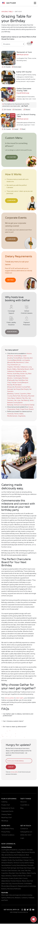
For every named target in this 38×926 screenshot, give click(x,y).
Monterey (24, 396)
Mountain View (13, 873)
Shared (31, 409)
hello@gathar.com (26, 832)
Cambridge (17, 378)
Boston (10, 378)
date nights (20, 698)
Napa (13, 398)
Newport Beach (7, 863)
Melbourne (10, 898)
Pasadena (18, 371)
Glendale (17, 367)
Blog (21, 808)
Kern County (23, 878)
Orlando (26, 358)
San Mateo (24, 400)
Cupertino (23, 394)
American (10, 414)
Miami (20, 358)
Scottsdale (17, 356)
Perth (6, 900)
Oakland (18, 398)
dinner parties (9, 698)
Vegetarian (21, 416)
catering (9, 844)
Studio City (23, 374)
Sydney (3, 898)
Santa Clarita (29, 405)
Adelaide (31, 898)
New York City (6, 883)
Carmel (16, 394)
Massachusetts (20, 376)
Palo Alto (25, 398)
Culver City (5, 852)
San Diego (16, 389)
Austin (24, 356)
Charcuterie (11, 409)
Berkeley (11, 394)
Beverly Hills (12, 362)
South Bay (16, 374)
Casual (30, 407)
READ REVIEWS (12, 332)
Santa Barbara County (8, 865)
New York (18, 380)
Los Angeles (26, 360)
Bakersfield (16, 360)
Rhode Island (17, 385)
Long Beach (22, 850)
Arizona (29, 353)
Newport (11, 387)
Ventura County (19, 405)
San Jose (17, 400)
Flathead (11, 380)
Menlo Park (16, 396)
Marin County (31, 873)
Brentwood (20, 362)
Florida (15, 358)
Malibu (14, 369)
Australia (4, 893)
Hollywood (23, 367)
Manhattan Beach (23, 369)
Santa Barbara (21, 865)
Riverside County (20, 387)
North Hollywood (19, 855)
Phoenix (10, 356)
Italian (21, 414)
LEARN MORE (11, 200)
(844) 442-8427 (25, 835)
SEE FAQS (10, 280)
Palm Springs (11, 868)
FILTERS (29, 43)
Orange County (16, 382)
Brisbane (18, 898)
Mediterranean (12, 416)
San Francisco (12, 870)
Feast (17, 409)
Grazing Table (7, 12)
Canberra (24, 898)
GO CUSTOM (11, 157)
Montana (25, 378)
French (16, 414)
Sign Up (11, 767)
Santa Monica (9, 855)
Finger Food (24, 409)
